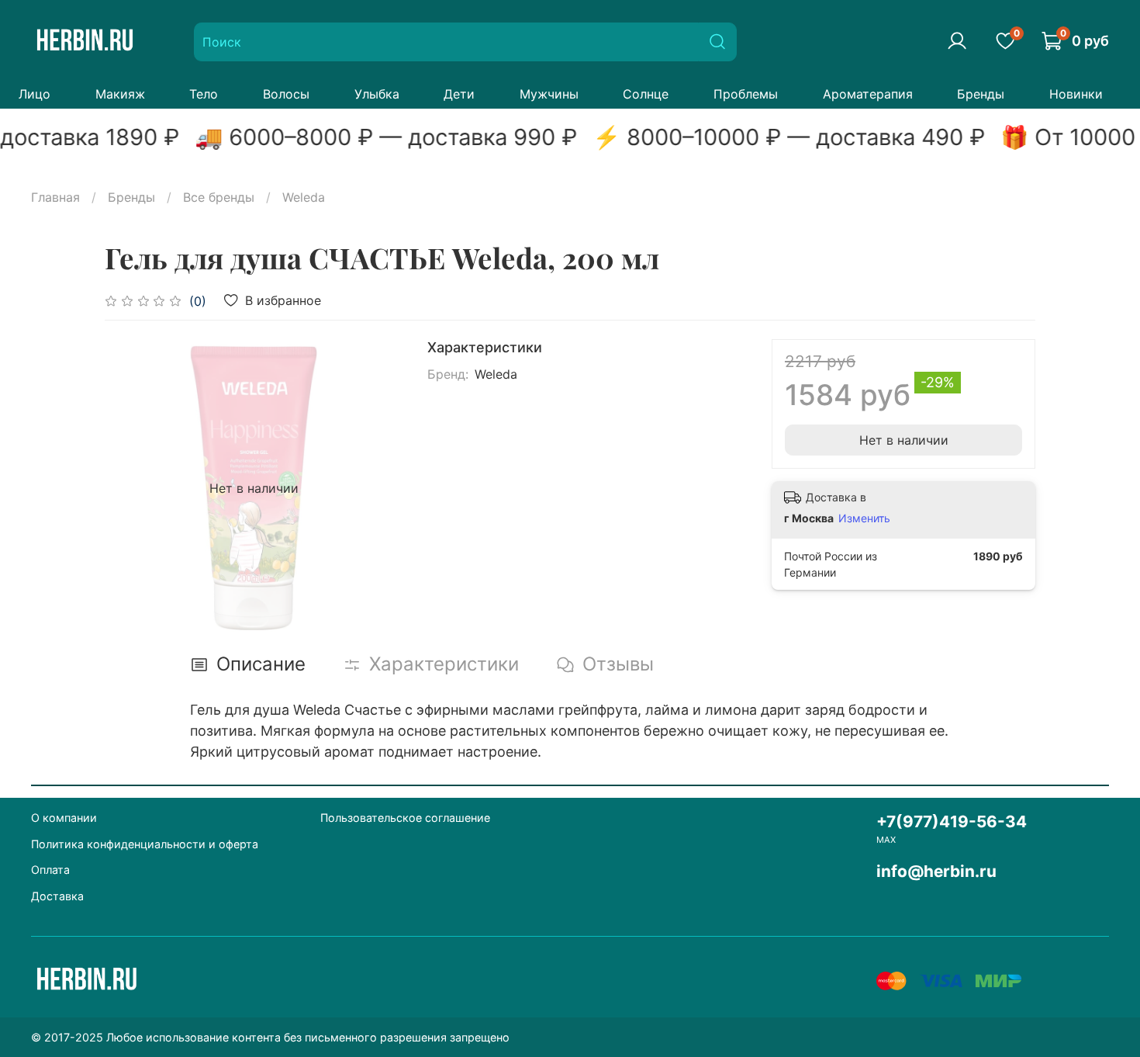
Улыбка (376, 94)
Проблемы (745, 94)
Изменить (864, 518)
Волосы (286, 94)
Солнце (645, 94)
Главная (55, 197)
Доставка (57, 896)
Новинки (1076, 94)
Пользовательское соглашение (405, 817)
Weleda (303, 197)
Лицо (34, 94)
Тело (203, 94)
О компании (64, 817)
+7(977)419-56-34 (951, 821)
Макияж (120, 94)
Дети (459, 94)
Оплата (50, 869)
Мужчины (549, 94)
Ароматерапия (868, 94)
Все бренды (218, 197)
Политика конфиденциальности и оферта (144, 844)
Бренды (980, 94)
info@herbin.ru (936, 871)
